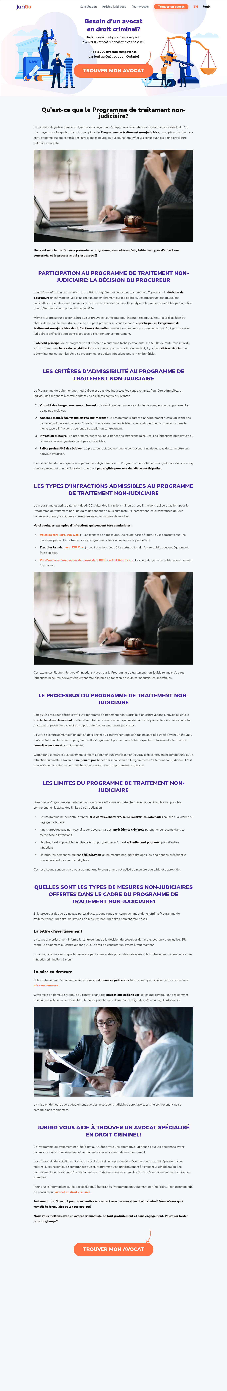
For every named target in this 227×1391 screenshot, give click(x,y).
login (207, 7)
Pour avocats (140, 7)
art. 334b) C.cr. (119, 560)
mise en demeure (46, 985)
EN (196, 7)
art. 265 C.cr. (69, 535)
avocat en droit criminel (72, 1192)
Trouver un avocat (171, 7)
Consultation (88, 7)
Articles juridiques (114, 7)
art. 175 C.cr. (74, 547)
